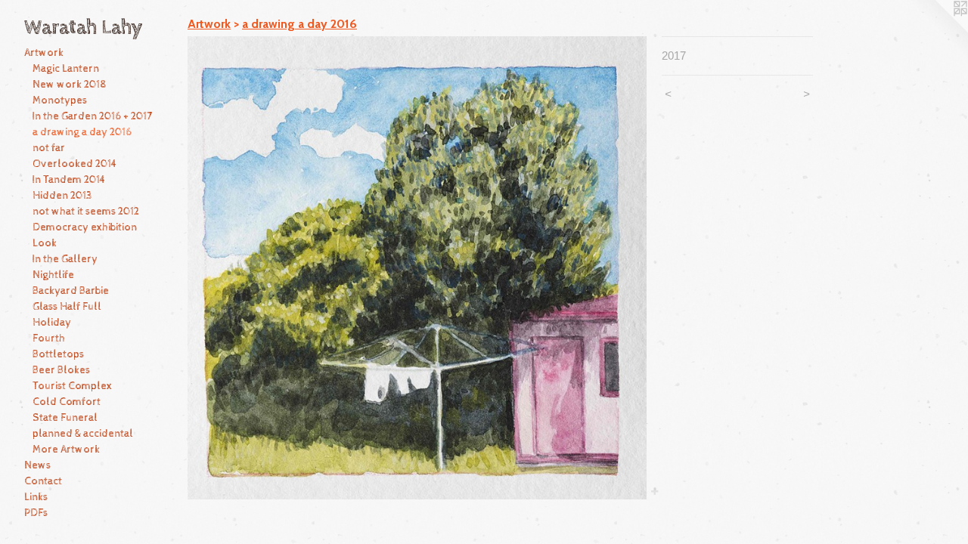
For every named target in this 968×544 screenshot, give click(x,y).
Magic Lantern (66, 69)
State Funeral (65, 418)
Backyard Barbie (71, 291)
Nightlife (53, 275)
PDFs (36, 513)
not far (49, 148)
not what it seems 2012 (86, 212)
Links (36, 497)
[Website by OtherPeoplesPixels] (938, 30)
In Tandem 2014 (69, 180)
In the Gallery (65, 259)
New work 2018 (70, 85)
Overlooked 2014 (75, 164)
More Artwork (66, 450)
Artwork (44, 53)
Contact (43, 481)
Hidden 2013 (62, 196)
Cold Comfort (67, 402)
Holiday (52, 323)
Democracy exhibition (85, 227)
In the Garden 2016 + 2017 (92, 116)
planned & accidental (83, 434)
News (37, 465)
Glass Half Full (67, 307)
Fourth (49, 338)
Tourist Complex (72, 386)
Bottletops (58, 354)
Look (45, 243)
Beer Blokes (61, 370)
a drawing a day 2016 (82, 132)
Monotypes (60, 100)
